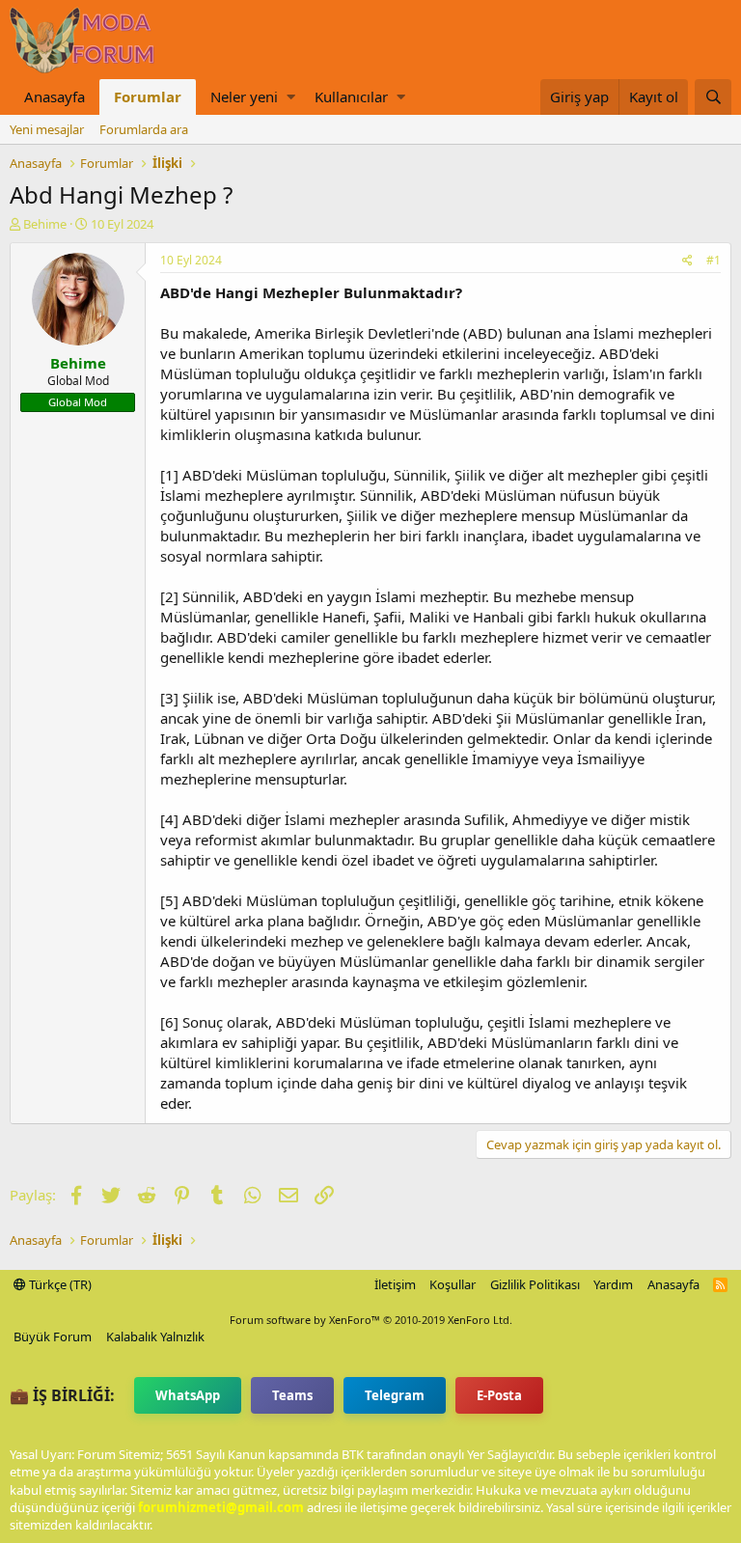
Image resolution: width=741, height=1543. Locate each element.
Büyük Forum (53, 1336)
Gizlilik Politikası (535, 1284)
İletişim (395, 1284)
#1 (713, 260)
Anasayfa (54, 96)
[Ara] (713, 97)
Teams (292, 1395)
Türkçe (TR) (59, 1284)
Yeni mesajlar (47, 129)
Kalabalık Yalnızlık (155, 1336)
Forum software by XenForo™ (371, 1319)
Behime (45, 224)
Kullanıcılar (351, 96)
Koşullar (452, 1284)
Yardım (613, 1284)
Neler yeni (244, 96)
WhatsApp (187, 1395)
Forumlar (147, 96)
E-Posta (499, 1395)
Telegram (395, 1395)
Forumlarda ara (143, 129)
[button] (291, 97)
